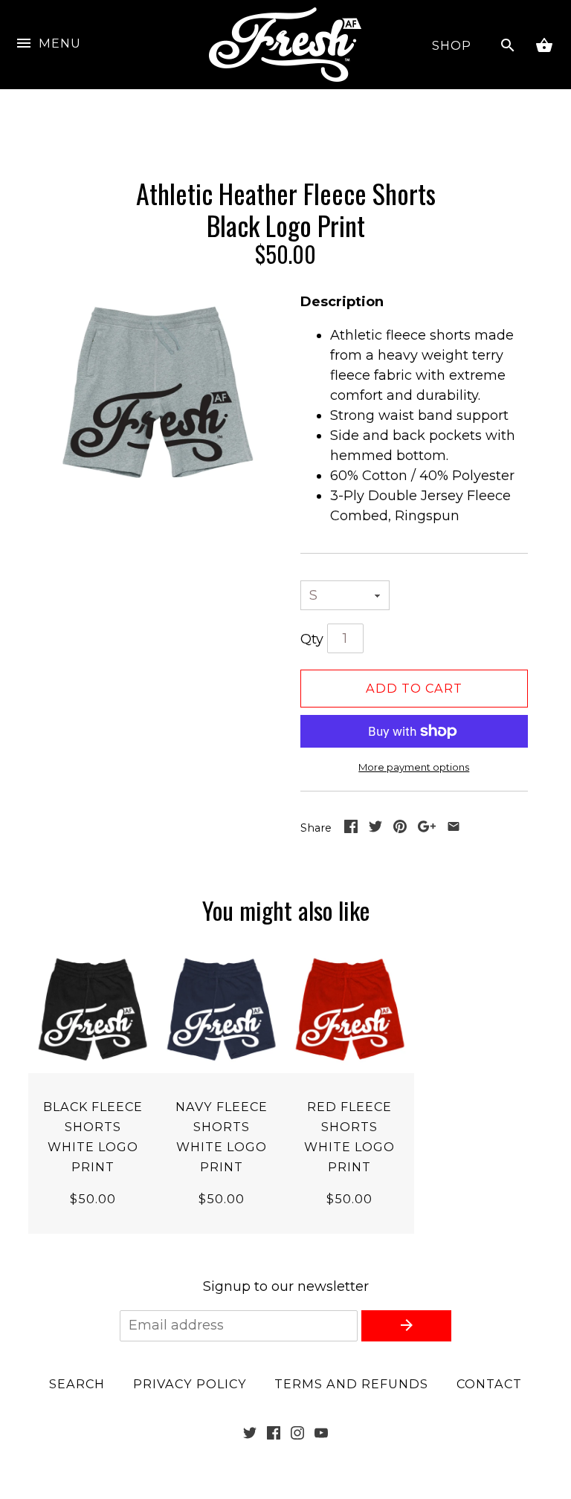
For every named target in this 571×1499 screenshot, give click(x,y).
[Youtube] (321, 1435)
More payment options (413, 767)
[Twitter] (250, 1435)
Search (77, 1383)
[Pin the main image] (400, 828)
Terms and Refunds (351, 1383)
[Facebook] (273, 1435)
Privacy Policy (190, 1383)
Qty (311, 639)
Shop (451, 45)
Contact (489, 1383)
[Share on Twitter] (375, 828)
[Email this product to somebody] (453, 828)
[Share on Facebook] (351, 828)
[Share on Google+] (427, 828)
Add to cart (414, 688)
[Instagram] (297, 1435)
